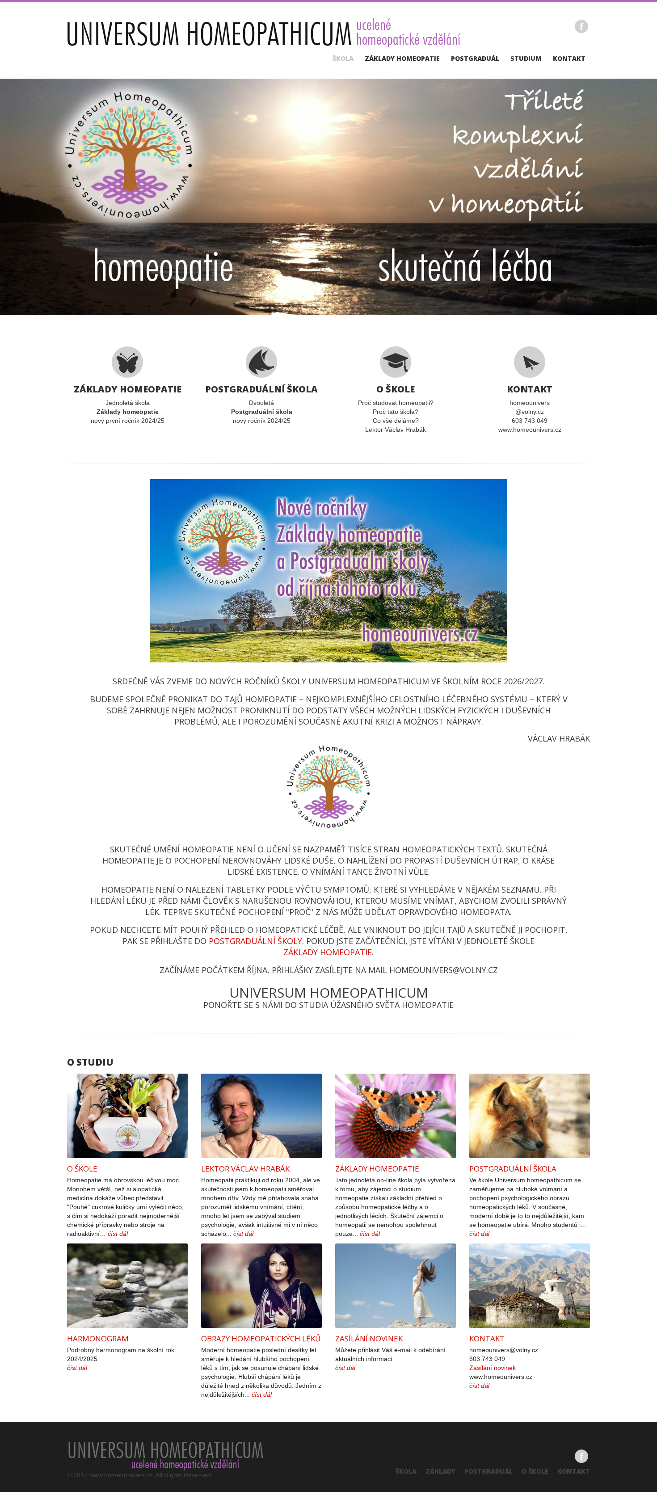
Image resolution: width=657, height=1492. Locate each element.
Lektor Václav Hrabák (245, 1168)
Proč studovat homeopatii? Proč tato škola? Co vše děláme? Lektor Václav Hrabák (396, 408)
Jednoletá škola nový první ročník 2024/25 (127, 403)
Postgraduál (475, 59)
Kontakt (569, 59)
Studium (526, 59)
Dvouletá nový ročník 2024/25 (261, 403)
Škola (343, 59)
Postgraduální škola (512, 1168)
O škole (82, 1168)
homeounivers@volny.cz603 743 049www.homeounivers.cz (529, 408)
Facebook (581, 26)
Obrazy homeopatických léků (260, 1338)
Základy (440, 1471)
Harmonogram (98, 1338)
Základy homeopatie (402, 59)
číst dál (118, 1233)
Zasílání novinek (369, 1338)
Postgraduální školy (255, 941)
